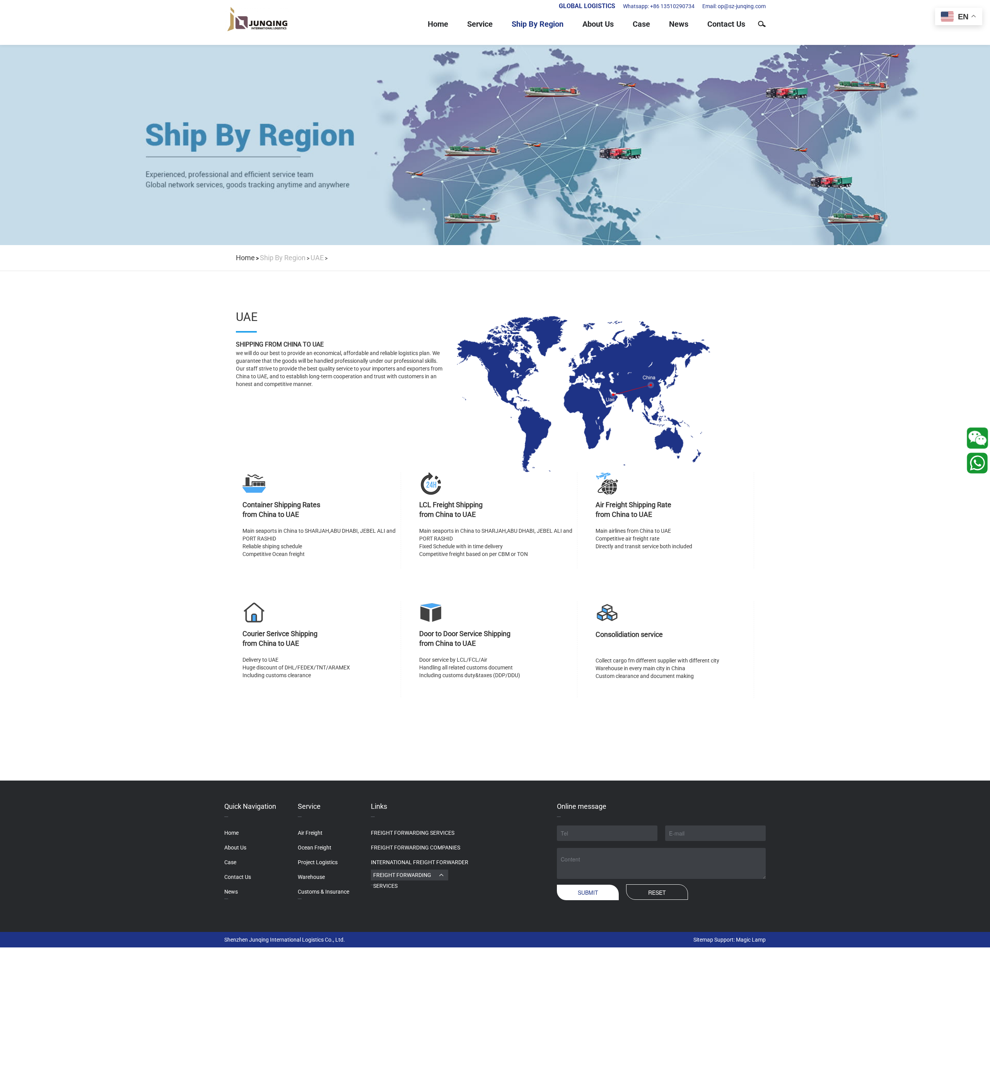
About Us (598, 24)
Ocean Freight (314, 847)
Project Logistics (318, 862)
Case (641, 24)
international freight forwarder (419, 862)
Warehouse (311, 877)
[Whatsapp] (976, 438)
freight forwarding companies (415, 847)
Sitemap (703, 940)
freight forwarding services (412, 833)
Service (480, 24)
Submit (588, 892)
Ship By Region (537, 24)
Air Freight (310, 833)
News (678, 24)
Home (438, 24)
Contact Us (726, 24)
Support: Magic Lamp (740, 940)
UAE (317, 258)
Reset (657, 892)
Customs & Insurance (323, 892)
